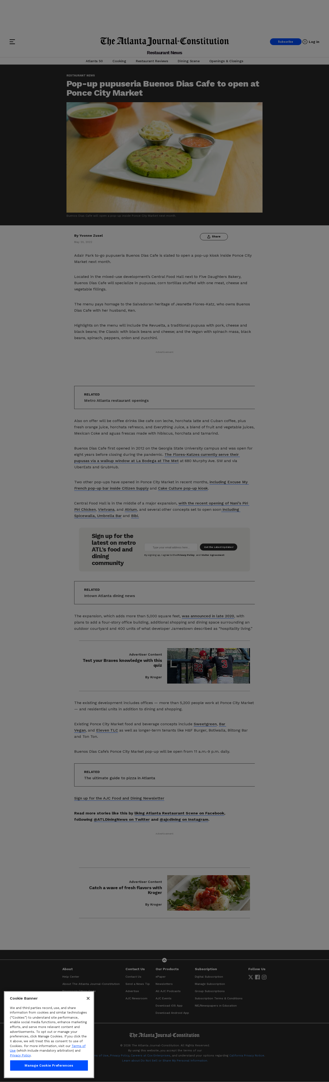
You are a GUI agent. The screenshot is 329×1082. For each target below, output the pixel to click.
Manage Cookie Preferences (49, 1065)
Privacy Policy (20, 1055)
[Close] (88, 998)
